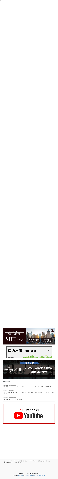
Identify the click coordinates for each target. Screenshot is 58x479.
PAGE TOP (55, 463)
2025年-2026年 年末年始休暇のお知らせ (13, 399)
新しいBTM (13, 461)
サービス (6, 461)
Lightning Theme (28, 475)
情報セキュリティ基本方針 (44, 461)
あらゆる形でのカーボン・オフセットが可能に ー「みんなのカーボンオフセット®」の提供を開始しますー (28, 386)
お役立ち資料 (12, 390)
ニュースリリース (13, 385)
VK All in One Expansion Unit (39, 475)
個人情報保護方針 (8, 462)
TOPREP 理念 (32, 461)
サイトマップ (18, 462)
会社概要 (20, 461)
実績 (26, 461)
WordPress (20, 475)
